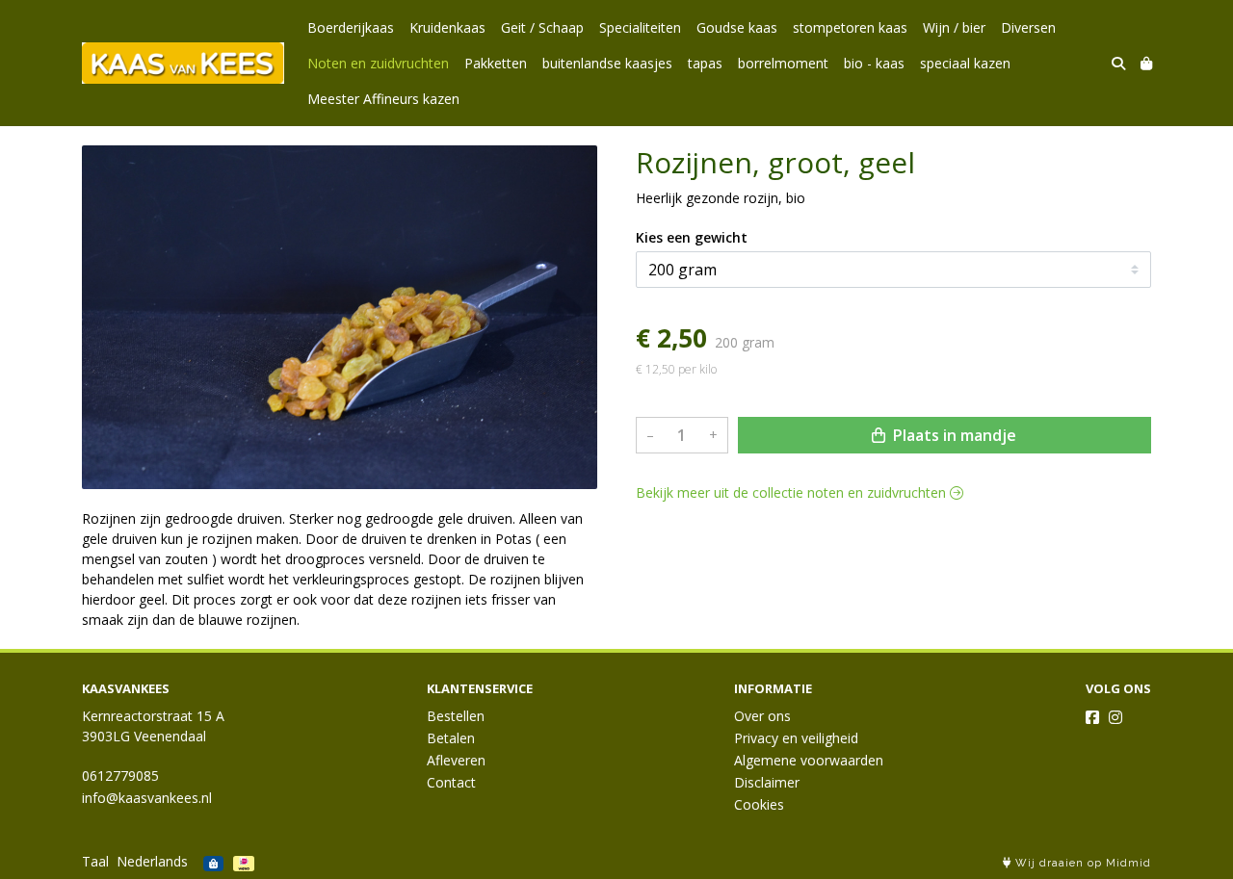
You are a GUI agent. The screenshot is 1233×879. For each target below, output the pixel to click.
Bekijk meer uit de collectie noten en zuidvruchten (793, 492)
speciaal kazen (965, 63)
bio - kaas (874, 63)
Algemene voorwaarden (808, 760)
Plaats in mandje (952, 435)
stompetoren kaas (850, 27)
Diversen (1028, 27)
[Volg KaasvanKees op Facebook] (1092, 717)
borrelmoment (783, 63)
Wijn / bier (954, 27)
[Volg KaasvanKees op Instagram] (1115, 717)
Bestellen (456, 716)
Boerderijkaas (350, 27)
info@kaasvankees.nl (147, 798)
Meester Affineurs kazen (383, 99)
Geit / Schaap (542, 27)
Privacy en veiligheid (796, 738)
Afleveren (456, 760)
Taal (95, 861)
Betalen (451, 738)
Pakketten (495, 63)
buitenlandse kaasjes (607, 63)
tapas (705, 63)
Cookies (759, 804)
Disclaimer (767, 782)
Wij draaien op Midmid (1081, 863)
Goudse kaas (736, 27)
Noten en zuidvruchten (378, 63)
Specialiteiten (640, 27)
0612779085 (120, 775)
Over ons (762, 716)
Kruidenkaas (447, 27)
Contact (451, 782)
